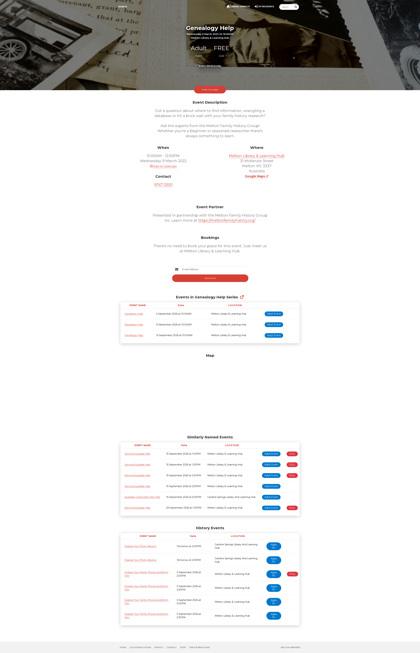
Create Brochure (199, 647)
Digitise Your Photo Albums (140, 546)
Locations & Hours (140, 647)
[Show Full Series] (242, 297)
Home (123, 647)
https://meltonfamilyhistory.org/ (226, 220)
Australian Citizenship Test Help (142, 497)
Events (122, 6)
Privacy (158, 647)
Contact (172, 647)
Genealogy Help (134, 313)
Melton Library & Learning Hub (256, 156)
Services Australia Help (137, 453)
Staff (183, 647)
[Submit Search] (296, 7)
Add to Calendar (165, 166)
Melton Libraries (290, 647)
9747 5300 (163, 184)
